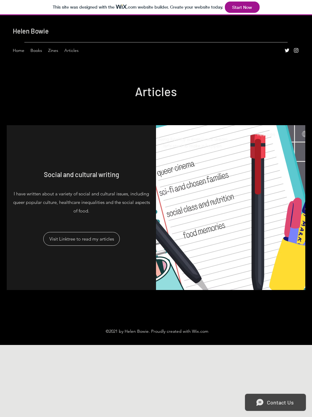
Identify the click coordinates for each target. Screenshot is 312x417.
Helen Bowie (31, 31)
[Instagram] (296, 50)
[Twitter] (287, 50)
